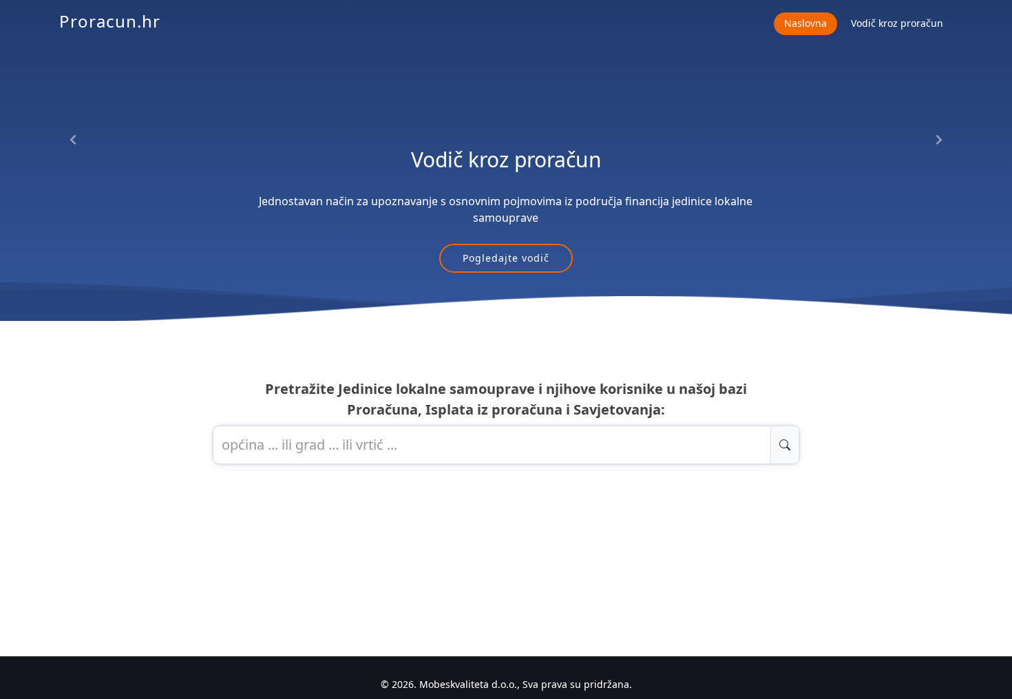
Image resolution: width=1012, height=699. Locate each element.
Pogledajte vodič (506, 257)
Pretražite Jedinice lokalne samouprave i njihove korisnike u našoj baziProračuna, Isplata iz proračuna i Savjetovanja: (506, 399)
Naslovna (805, 23)
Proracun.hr (109, 21)
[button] (73, 140)
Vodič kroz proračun (897, 23)
